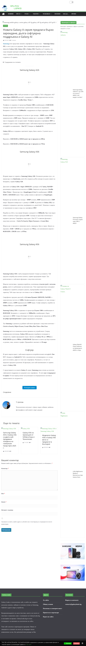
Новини (10, 14)
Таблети (35, 14)
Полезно (57, 14)
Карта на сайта (48, 617)
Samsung (6, 43)
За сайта (46, 600)
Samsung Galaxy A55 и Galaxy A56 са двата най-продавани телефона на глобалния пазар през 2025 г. (9, 440)
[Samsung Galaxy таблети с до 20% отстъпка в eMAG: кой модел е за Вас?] (66, 94)
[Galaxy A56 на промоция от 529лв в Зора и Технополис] (25, 428)
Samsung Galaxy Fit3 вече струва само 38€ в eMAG (78, 220)
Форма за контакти (71, 600)
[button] (21, 14)
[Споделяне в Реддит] (10, 394)
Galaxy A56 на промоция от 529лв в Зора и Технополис (29, 436)
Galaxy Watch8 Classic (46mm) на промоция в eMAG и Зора (77, 347)
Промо (73, 14)
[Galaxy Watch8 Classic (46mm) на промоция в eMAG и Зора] (66, 348)
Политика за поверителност (52, 608)
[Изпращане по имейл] (13, 394)
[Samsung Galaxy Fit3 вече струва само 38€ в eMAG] (66, 221)
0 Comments (13, 40)
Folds (27, 14)
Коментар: (5, 468)
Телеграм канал (29, 387)
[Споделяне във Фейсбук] (4, 394)
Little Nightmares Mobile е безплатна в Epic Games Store (78, 474)
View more (28, 644)
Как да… (66, 14)
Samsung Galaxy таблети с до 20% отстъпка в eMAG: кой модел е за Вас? (78, 93)
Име (3, 493)
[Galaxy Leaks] (3, 14)
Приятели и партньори (51, 612)
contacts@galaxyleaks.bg (73, 604)
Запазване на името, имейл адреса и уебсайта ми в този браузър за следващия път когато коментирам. (26, 523)
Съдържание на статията (13, 62)
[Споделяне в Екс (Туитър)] (7, 394)
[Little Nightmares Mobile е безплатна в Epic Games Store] (66, 475)
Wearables (46, 14)
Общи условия (48, 604)
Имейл (3, 502)
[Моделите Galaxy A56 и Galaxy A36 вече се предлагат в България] (49, 428)
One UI (18, 14)
